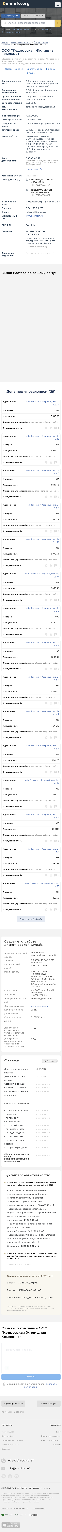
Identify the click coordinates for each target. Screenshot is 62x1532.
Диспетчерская (34, 69)
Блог (58, 1432)
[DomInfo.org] (15, 4)
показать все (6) (34, 169)
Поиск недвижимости (51, 1436)
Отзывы (31, 73)
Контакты (56, 1445)
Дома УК (19, 69)
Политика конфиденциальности (14, 1508)
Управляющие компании (12, 1440)
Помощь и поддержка (51, 1440)
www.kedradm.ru (34, 216)
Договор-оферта (38, 1508)
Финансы (50, 69)
